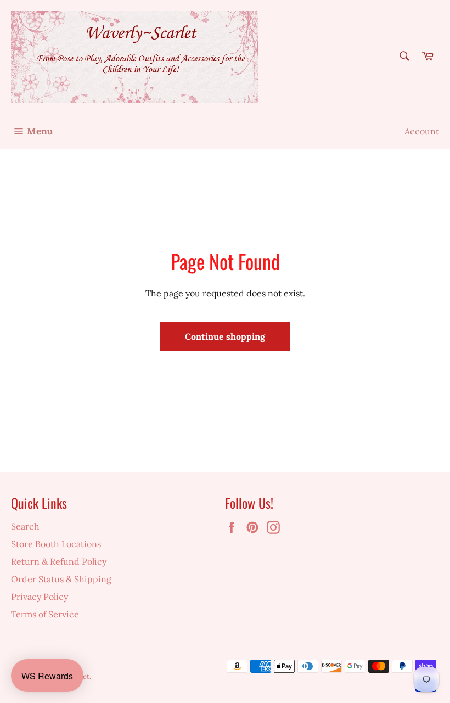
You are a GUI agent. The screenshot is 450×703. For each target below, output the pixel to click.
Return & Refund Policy (58, 561)
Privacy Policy (39, 596)
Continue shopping (225, 336)
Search (25, 526)
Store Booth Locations (56, 543)
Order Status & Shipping (61, 578)
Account (421, 131)
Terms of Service (45, 614)
